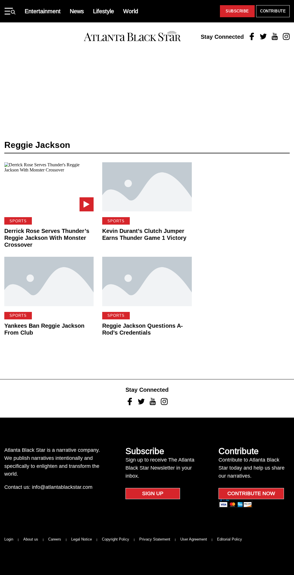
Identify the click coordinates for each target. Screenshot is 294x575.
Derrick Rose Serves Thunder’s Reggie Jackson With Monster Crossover (46, 238)
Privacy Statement (154, 539)
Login (8, 539)
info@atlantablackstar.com (62, 487)
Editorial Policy (229, 539)
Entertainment (43, 11)
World (130, 11)
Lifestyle (103, 11)
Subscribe (237, 11)
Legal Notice (81, 539)
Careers (54, 539)
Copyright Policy (115, 539)
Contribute (273, 11)
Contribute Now (251, 493)
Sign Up (152, 493)
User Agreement (193, 539)
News (77, 11)
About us (30, 539)
